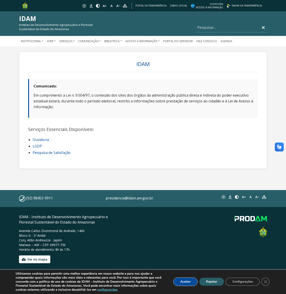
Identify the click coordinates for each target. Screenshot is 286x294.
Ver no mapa (37, 259)
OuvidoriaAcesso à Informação (209, 5)
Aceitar (185, 282)
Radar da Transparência (247, 5)
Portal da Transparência (150, 5)
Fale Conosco (206, 41)
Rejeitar (211, 282)
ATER (50, 41)
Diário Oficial (178, 5)
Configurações (242, 282)
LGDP (37, 146)
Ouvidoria (41, 139)
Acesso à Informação (141, 41)
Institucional (31, 41)
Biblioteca (112, 41)
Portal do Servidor (178, 41)
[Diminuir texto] (118, 5)
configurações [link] (107, 290)
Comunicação (88, 41)
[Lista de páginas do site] (264, 197)
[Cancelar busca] (263, 27)
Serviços (66, 41)
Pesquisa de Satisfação (52, 152)
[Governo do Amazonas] (25, 5)
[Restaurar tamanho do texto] (111, 5)
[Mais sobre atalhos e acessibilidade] (223, 197)
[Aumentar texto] (104, 5)
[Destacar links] (91, 5)
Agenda (226, 41)
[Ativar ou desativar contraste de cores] (98, 5)
